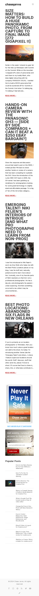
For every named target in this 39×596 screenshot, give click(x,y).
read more (10, 95)
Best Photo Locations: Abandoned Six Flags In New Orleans (19, 311)
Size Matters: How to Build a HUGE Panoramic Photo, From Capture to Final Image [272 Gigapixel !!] (19, 26)
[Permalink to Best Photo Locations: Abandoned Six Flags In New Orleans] (19, 330)
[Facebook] (9, 588)
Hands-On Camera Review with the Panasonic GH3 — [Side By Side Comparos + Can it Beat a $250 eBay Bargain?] (19, 121)
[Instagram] (13, 588)
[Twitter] (26, 588)
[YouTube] (30, 588)
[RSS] (22, 588)
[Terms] (19, 593)
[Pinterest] (17, 588)
